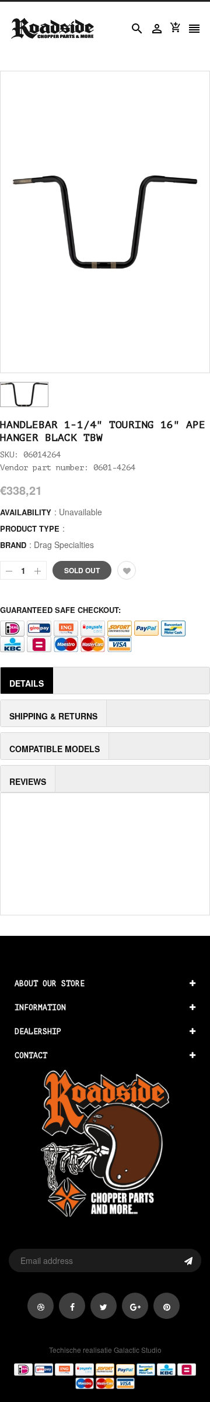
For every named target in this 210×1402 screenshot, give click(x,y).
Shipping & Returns (53, 716)
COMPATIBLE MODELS (54, 749)
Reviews (27, 781)
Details (26, 683)
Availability (25, 512)
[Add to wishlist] (126, 570)
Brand (13, 544)
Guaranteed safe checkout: (60, 609)
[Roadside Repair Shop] (105, 1375)
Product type (30, 528)
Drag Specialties (64, 544)
